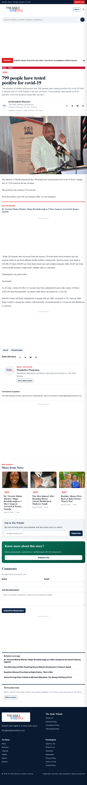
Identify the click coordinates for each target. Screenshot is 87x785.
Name (4, 579)
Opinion (5, 762)
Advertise (49, 751)
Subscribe (76, 533)
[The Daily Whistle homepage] (35, 9)
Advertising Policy (52, 729)
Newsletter (50, 754)
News (10, 68)
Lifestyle (5, 751)
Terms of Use (51, 762)
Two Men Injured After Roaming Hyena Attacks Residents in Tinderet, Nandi (43, 499)
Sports (4, 758)
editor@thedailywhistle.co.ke (70, 396)
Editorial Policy (51, 722)
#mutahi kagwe (17, 350)
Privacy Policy (51, 758)
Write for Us (50, 747)
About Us (49, 718)
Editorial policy (10, 697)
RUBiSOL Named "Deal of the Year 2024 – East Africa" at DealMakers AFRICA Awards (38, 60)
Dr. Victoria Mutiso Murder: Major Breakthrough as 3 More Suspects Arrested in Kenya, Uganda (40, 210)
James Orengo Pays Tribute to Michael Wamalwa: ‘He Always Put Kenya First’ (38, 677)
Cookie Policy (51, 765)
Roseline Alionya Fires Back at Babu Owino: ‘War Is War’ (71, 498)
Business (5, 747)
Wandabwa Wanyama (20, 102)
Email (46, 579)
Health (4, 754)
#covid (5, 350)
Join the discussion (10, 590)
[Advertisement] (43, 41)
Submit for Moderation (14, 610)
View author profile (25, 381)
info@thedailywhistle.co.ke (13, 730)
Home (4, 68)
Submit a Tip (79, 2)
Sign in (76, 9)
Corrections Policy (52, 725)
